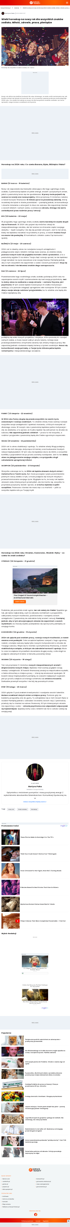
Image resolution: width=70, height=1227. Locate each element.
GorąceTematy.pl (5, 8)
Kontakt (38, 1221)
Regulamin (45, 1221)
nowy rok (11, 809)
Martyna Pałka (10, 13)
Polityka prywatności (27, 1221)
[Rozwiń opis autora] (35, 798)
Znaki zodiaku (22, 809)
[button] (68, 1221)
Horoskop (34, 809)
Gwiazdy (16, 8)
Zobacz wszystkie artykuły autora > (35, 802)
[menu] (67, 2)
